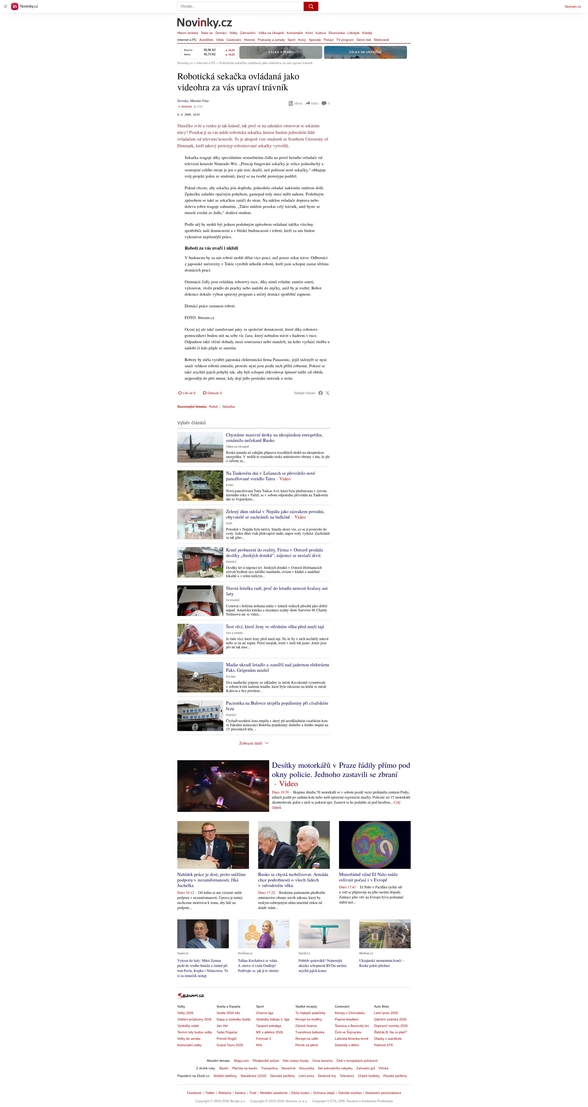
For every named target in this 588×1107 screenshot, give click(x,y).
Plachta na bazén (244, 1068)
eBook (298, 103)
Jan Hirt (222, 1026)
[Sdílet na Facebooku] (320, 393)
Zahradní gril (365, 1068)
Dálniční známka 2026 (390, 1019)
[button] (200, 447)
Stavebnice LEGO (253, 1076)
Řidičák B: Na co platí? (390, 1032)
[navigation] (5, 6)
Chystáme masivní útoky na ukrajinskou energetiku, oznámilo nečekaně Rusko (274, 437)
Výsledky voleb (188, 1026)
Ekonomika (337, 33)
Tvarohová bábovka (309, 1032)
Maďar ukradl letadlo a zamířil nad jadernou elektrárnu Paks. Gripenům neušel (277, 667)
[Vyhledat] (311, 6)
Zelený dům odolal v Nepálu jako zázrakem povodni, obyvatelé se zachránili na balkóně (275, 514)
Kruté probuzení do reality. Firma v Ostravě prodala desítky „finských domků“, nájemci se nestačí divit (274, 552)
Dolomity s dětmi (347, 1045)
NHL (259, 1045)
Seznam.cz (573, 6)
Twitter (210, 1093)
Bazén (224, 1068)
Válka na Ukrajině (271, 33)
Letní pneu (306, 1076)
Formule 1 (263, 1038)
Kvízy (302, 40)
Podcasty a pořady (271, 40)
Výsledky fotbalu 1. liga (272, 1019)
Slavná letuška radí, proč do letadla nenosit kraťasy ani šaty (277, 591)
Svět (229, 523)
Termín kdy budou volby (194, 1032)
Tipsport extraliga (268, 1026)
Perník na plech (306, 1045)
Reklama (224, 1093)
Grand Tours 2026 (230, 1045)
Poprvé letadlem (347, 1019)
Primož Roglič (227, 1038)
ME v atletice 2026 (269, 1032)
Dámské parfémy (282, 1076)
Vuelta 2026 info (228, 1013)
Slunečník (288, 1068)
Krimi (309, 33)
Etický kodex (300, 1093)
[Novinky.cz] (204, 23)
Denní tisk (363, 40)
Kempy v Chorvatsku (350, 1013)
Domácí (221, 33)
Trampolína (269, 1068)
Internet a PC (187, 40)
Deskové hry (327, 1076)
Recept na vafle (306, 1038)
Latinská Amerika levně (351, 1038)
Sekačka (228, 406)
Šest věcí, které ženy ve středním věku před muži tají (275, 626)
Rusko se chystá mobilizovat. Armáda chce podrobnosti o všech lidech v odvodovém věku (293, 879)
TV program (345, 40)
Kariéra (240, 1093)
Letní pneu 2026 (386, 1013)
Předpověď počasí (266, 1060)
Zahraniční (248, 33)
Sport (291, 40)
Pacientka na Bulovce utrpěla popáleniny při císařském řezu (277, 706)
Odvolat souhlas (350, 1093)
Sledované (381, 40)
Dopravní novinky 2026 (391, 1026)
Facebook (194, 1093)
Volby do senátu (189, 1038)
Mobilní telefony (225, 1076)
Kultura (321, 33)
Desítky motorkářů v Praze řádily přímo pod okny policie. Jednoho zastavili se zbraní (341, 769)
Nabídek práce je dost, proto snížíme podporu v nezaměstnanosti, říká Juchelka (211, 879)
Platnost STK (383, 1045)
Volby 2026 (185, 1013)
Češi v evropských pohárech (357, 1060)
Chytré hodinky (369, 1076)
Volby (233, 33)
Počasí (329, 40)
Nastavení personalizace (383, 1093)
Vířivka (383, 1068)
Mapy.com (241, 1060)
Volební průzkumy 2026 (194, 1019)
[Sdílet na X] (327, 393)
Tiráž (252, 1093)
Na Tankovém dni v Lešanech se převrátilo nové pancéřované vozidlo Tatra (270, 476)
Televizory (347, 1076)
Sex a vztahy (234, 633)
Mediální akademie (274, 1093)
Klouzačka (306, 1068)
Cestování (233, 40)
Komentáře (295, 33)
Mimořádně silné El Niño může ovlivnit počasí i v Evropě (368, 877)
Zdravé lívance (306, 1026)
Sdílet (315, 103)
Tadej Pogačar (227, 1032)
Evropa (230, 676)
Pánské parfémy (395, 1076)
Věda (220, 40)
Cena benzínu (322, 1060)
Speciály (315, 40)
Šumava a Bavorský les (352, 1026)
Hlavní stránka (187, 33)
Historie (249, 40)
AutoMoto (206, 40)
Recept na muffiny (308, 1019)
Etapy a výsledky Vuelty (234, 1019)
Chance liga (264, 1013)
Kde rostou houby (296, 1060)
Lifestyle (353, 33)
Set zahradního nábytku (335, 1068)
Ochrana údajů (324, 1093)
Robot (213, 406)
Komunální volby (189, 1045)
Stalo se (207, 33)
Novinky (182, 101)
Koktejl (367, 33)
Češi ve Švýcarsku (348, 1032)
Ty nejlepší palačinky (310, 1013)
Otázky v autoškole (388, 1038)
